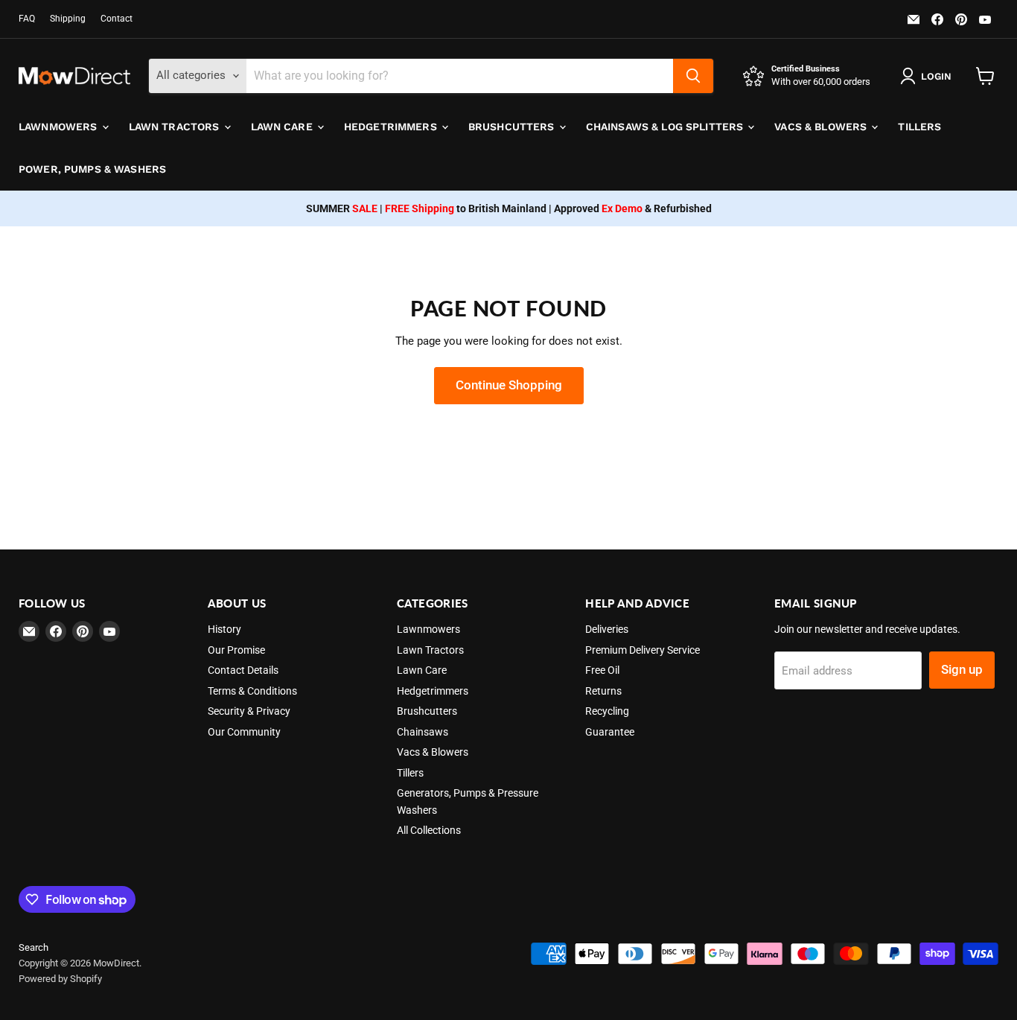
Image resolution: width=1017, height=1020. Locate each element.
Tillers (919, 127)
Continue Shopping (509, 384)
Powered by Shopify (60, 978)
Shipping (68, 18)
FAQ (27, 18)
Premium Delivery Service (642, 650)
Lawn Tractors (176, 127)
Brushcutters (513, 127)
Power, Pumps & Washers (92, 169)
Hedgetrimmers (392, 127)
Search (33, 947)
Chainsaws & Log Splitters (666, 127)
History (224, 629)
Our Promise (236, 650)
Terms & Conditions (252, 691)
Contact (117, 18)
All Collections (429, 830)
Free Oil (602, 670)
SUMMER (341, 208)
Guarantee (609, 732)
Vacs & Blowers (822, 127)
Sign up (962, 669)
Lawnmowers (60, 127)
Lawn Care (283, 127)
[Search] (693, 76)
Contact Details (243, 670)
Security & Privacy (249, 711)
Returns (603, 691)
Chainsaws (422, 732)
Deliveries (606, 629)
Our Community (244, 732)
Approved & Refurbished (633, 208)
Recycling (607, 711)
